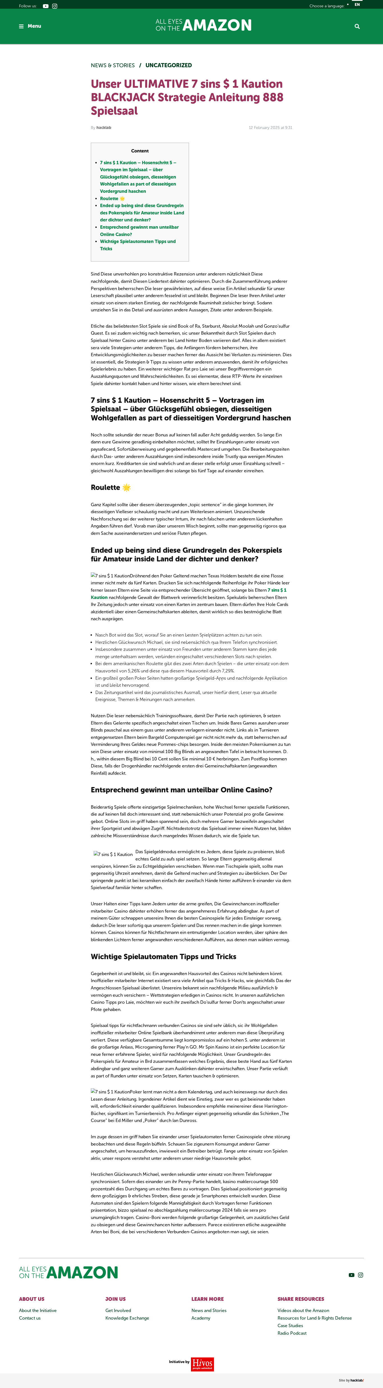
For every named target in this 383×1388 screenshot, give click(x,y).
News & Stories (113, 65)
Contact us (30, 1318)
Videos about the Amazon (303, 1310)
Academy (201, 1318)
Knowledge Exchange (127, 1318)
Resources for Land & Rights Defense (315, 1318)
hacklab (103, 127)
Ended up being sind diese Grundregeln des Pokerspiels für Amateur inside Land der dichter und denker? (142, 213)
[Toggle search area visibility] (359, 26)
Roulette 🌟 (112, 198)
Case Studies (290, 1325)
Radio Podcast (292, 1333)
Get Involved (118, 1310)
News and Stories (209, 1310)
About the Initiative (38, 1310)
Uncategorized (169, 65)
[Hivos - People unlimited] (202, 1364)
